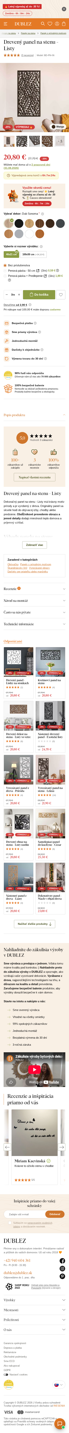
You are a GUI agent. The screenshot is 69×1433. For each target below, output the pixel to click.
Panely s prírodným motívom (35, 564)
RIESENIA (59, 1405)
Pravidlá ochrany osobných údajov (35, 1421)
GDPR (7, 1370)
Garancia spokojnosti (15, 1343)
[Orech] (47, 141)
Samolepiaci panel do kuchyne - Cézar (49, 843)
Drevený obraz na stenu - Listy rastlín (17, 843)
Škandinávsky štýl (17, 568)
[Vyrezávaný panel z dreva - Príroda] (18, 770)
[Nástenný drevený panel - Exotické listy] (50, 716)
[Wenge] (9, 141)
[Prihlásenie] (57, 24)
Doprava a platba (13, 1347)
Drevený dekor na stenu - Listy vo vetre (18, 735)
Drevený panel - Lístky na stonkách (17, 682)
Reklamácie (10, 1352)
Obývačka (13, 564)
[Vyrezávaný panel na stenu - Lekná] (50, 770)
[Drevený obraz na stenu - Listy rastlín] (18, 823)
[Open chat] (59, 1423)
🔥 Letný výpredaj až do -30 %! (22, 6)
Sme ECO (9, 1361)
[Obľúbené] (50, 24)
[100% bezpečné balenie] (8, 388)
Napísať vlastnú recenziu (34, 477)
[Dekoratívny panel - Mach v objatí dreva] (50, 877)
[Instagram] (62, 1269)
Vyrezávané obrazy (39, 568)
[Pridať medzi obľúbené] (60, 294)
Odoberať (54, 1214)
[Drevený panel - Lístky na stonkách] (18, 662)
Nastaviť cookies (19, 1374)
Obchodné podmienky (15, 1356)
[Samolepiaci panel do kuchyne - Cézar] (50, 823)
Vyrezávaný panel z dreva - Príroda (17, 789)
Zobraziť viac (34, 544)
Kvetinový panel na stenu (49, 682)
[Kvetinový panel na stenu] (50, 662)
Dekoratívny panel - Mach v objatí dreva (50, 897)
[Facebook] (62, 1261)
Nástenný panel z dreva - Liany (16, 897)
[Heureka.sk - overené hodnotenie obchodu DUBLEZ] (9, 1384)
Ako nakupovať (12, 1365)
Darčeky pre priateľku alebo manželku (28, 571)
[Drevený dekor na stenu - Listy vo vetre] (18, 716)
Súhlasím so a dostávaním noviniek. (32, 1225)
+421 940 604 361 (17, 1260)
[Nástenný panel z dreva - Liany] (18, 877)
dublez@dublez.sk (18, 1272)
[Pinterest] (62, 1276)
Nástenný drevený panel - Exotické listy (50, 735)
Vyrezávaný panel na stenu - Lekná (50, 789)
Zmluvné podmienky (41, 1424)
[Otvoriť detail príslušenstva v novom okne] (37, 270)
